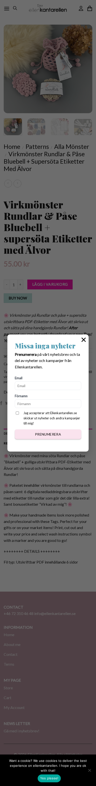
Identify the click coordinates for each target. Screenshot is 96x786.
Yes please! (49, 778)
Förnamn (21, 396)
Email (18, 378)
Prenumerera (48, 434)
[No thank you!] (89, 772)
